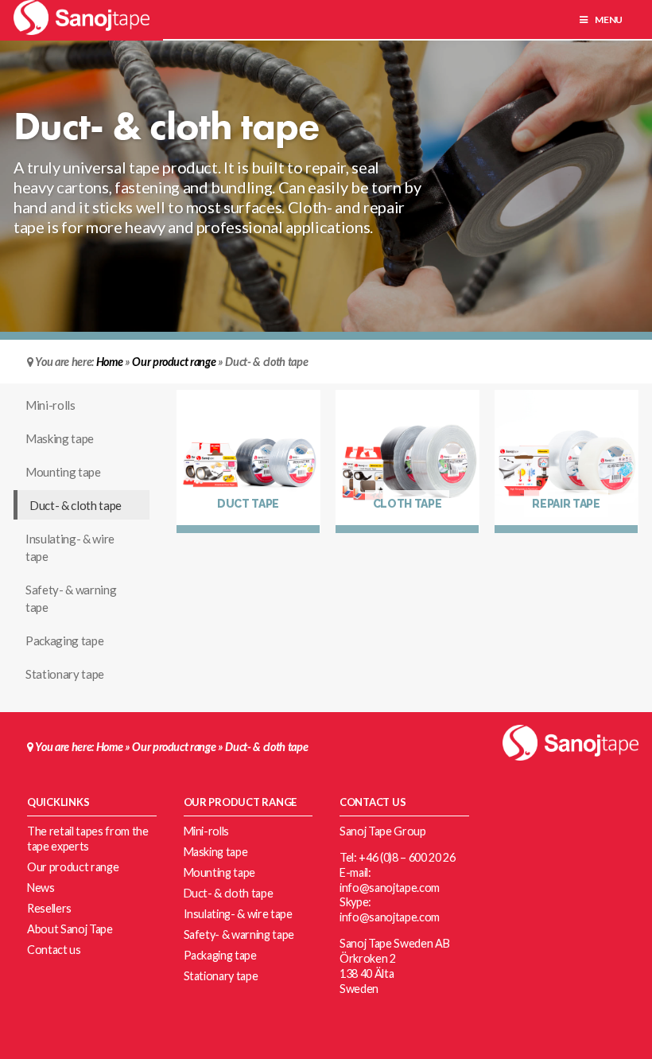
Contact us (54, 949)
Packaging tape (64, 640)
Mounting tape (63, 472)
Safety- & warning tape (70, 598)
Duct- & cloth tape (75, 505)
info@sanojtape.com (390, 887)
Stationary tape (64, 674)
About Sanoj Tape (70, 929)
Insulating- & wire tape (69, 547)
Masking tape (59, 438)
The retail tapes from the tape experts (88, 838)
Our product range (173, 361)
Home (109, 361)
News (41, 887)
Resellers (49, 908)
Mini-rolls (50, 405)
